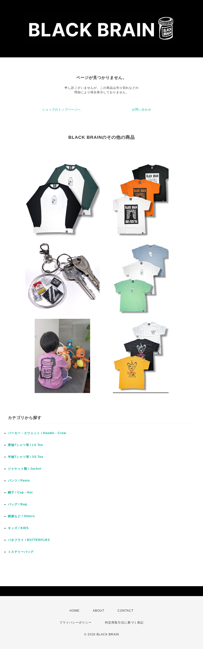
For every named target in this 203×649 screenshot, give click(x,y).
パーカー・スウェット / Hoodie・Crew (37, 433)
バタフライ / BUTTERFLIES (29, 540)
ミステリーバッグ (21, 552)
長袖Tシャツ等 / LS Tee (25, 445)
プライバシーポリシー (75, 622)
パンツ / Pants (19, 480)
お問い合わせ (141, 109)
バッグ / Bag (17, 504)
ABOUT (98, 610)
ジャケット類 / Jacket (24, 468)
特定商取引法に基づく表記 (124, 622)
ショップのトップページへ (61, 109)
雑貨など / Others (21, 516)
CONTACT (125, 610)
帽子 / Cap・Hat (20, 492)
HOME (74, 610)
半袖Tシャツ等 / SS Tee (25, 457)
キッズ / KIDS (18, 528)
